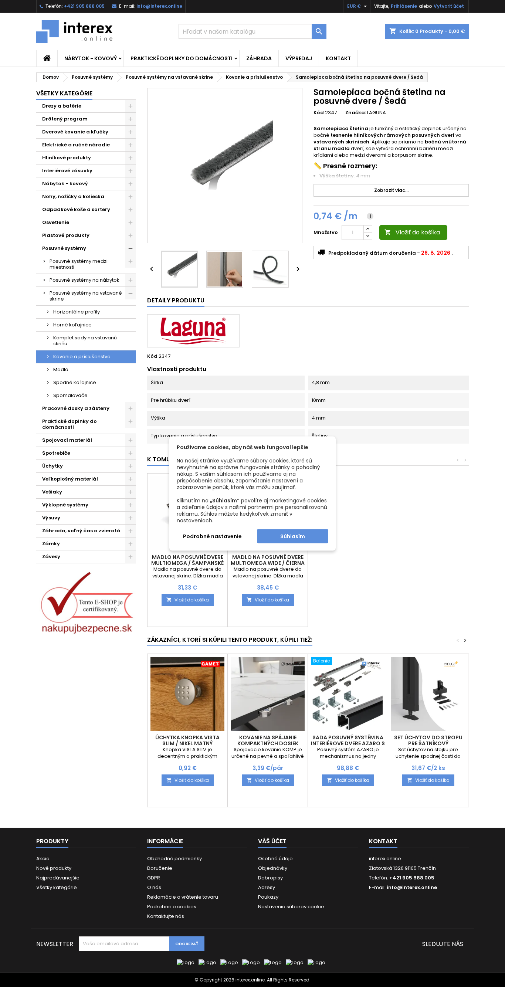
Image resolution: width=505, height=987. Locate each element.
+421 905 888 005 (84, 6)
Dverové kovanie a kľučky (75, 131)
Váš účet (272, 841)
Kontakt (338, 58)
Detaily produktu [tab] (175, 300)
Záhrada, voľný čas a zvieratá (81, 530)
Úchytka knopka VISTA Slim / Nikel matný (187, 740)
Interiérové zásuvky (67, 170)
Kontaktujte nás (165, 916)
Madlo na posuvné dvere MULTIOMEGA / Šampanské (187, 560)
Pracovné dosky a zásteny (75, 408)
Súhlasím (292, 536)
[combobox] (252, 31)
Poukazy (268, 896)
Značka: (355, 112)
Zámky (51, 543)
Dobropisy (270, 877)
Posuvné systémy (64, 248)
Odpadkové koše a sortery (76, 209)
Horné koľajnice (72, 324)
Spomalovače (70, 395)
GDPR (153, 877)
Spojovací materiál (67, 440)
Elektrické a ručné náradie (76, 144)
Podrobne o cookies (171, 906)
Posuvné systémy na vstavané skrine (86, 295)
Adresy (266, 887)
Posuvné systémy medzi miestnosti (79, 264)
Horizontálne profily (76, 311)
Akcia (43, 858)
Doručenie (159, 868)
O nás (154, 887)
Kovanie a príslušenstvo (82, 356)
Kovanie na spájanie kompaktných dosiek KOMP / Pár (267, 743)
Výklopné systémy (65, 504)
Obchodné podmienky (174, 858)
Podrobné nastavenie (212, 536)
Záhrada (259, 58)
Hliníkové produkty (66, 157)
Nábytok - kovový (90, 58)
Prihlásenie (404, 6)
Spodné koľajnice (74, 382)
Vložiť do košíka (412, 232)
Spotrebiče (56, 453)
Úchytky (52, 465)
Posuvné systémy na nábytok (84, 280)
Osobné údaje (275, 858)
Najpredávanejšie (57, 877)
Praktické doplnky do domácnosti (182, 58)
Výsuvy (51, 517)
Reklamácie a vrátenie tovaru (182, 896)
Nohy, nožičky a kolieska (73, 196)
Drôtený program (65, 118)
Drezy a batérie (61, 105)
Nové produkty (53, 868)
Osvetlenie (55, 222)
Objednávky (272, 868)
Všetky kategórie (64, 93)
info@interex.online (159, 6)
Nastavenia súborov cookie (291, 906)
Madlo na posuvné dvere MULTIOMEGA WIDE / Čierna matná (268, 563)
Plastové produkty (65, 235)
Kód (318, 112)
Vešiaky (52, 491)
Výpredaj (298, 58)
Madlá (60, 369)
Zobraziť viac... (391, 190)
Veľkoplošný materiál (70, 478)
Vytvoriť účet (449, 6)
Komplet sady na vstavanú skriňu (85, 340)
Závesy (51, 556)
